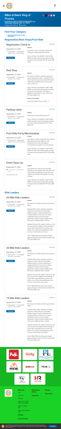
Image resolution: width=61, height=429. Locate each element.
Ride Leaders (11, 36)
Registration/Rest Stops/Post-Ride (16, 35)
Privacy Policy (10, 427)
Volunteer (10, 58)
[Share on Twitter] (46, 15)
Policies (20, 398)
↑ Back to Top (52, 44)
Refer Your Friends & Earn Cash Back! (23, 402)
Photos (20, 415)
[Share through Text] (54, 15)
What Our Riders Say (23, 406)
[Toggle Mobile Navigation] (3, 5)
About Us (21, 395)
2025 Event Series (36, 391)
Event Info (48, 394)
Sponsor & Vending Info (23, 411)
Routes (47, 390)
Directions (23, 25)
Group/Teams (23, 419)
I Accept (52, 426)
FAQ (19, 392)
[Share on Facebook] (43, 15)
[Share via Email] (51, 15)
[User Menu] (55, 5)
